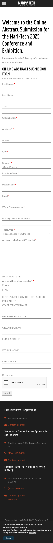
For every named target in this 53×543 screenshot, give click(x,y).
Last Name (8, 95)
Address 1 (8, 129)
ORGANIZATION (11, 327)
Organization (9, 117)
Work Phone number (13, 207)
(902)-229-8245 (16, 488)
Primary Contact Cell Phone (17, 218)
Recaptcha (7, 375)
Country (7, 162)
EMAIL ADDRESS (11, 338)
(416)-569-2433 (16, 453)
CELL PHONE (9, 361)
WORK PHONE (10, 350)
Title (5, 106)
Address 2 (7, 140)
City (5, 151)
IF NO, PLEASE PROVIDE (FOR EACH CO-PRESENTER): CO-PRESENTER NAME (24, 300)
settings (32, 532)
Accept (8, 538)
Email (5, 195)
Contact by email (16, 424)
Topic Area (8, 229)
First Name (8, 83)
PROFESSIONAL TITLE (14, 316)
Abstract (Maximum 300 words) (19, 240)
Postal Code (9, 184)
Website (12, 499)
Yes (7, 285)
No (6, 289)
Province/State (10, 173)
